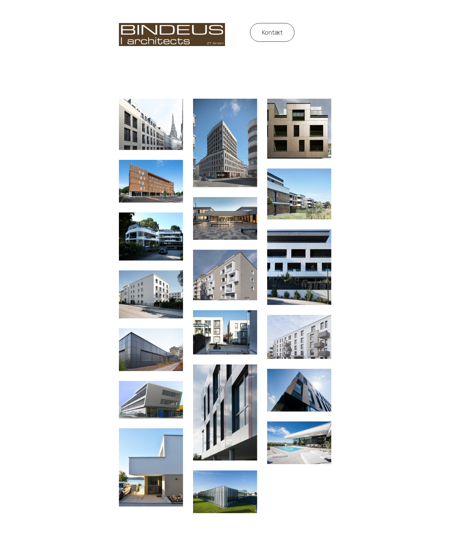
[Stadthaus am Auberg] (225, 275)
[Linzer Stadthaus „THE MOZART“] (225, 143)
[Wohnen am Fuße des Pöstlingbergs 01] (299, 267)
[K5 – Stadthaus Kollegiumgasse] (299, 129)
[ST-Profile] (225, 491)
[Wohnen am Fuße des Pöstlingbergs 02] (151, 236)
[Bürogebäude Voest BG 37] (151, 399)
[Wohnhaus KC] (299, 442)
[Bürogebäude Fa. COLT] (151, 349)
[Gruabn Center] (299, 390)
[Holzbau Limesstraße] (151, 181)
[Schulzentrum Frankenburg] (225, 218)
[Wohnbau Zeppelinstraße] (151, 294)
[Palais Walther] (151, 124)
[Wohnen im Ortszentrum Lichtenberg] (225, 332)
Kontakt (272, 32)
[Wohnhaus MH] (151, 467)
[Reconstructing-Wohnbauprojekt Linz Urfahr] (299, 337)
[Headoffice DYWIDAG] (225, 412)
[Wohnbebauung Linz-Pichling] (299, 193)
